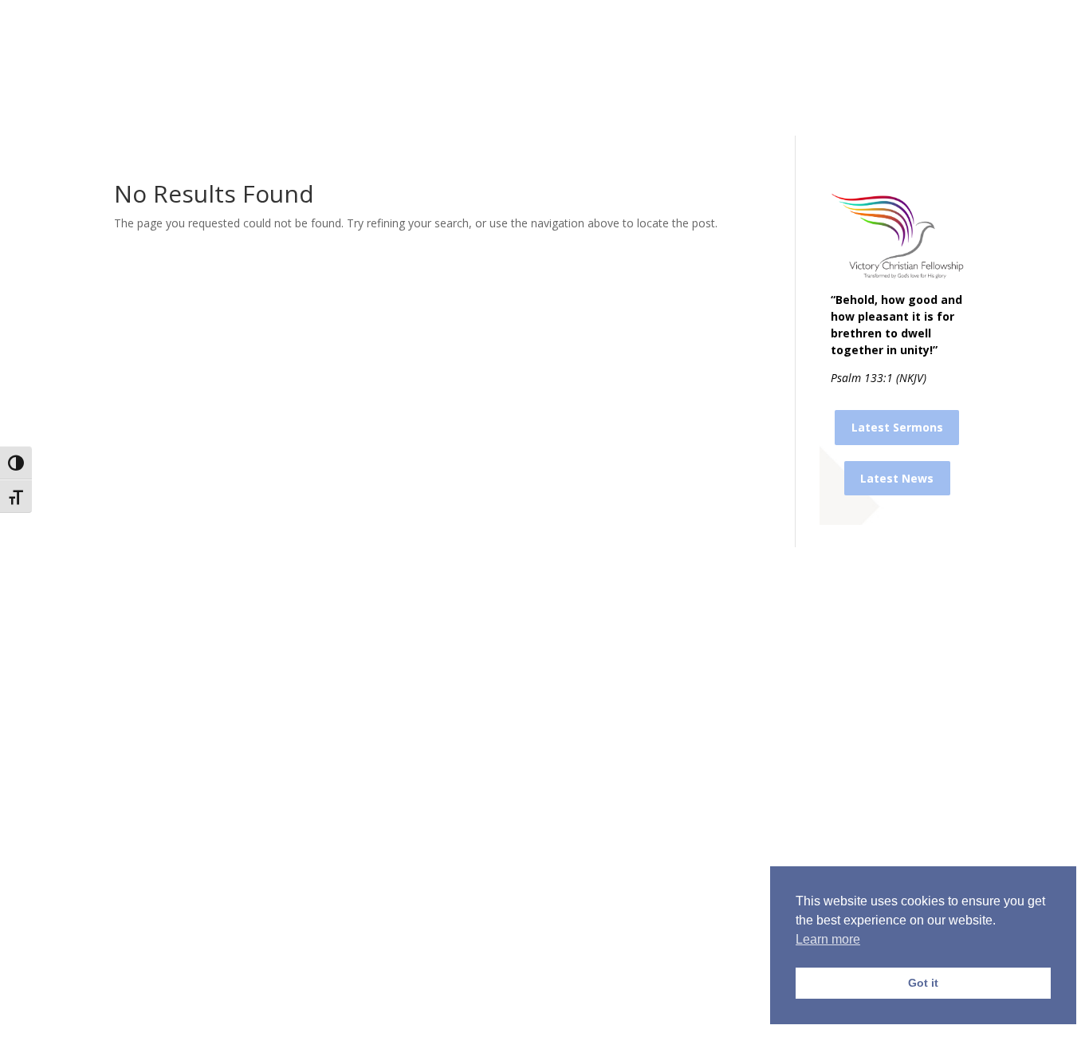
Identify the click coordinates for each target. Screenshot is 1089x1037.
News (581, 66)
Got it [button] (923, 982)
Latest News (897, 478)
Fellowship (506, 66)
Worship (373, 66)
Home (239, 66)
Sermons (312, 66)
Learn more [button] (828, 939)
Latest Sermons (897, 427)
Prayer (445, 66)
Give (625, 66)
